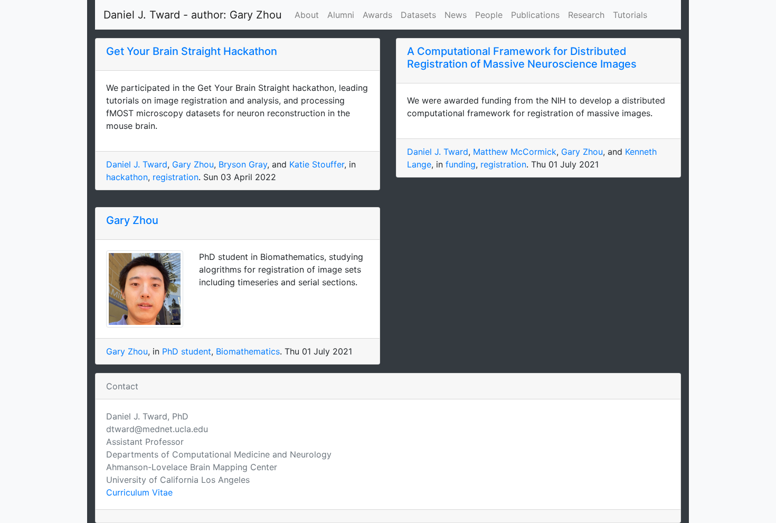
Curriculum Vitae (139, 492)
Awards (377, 15)
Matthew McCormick (514, 151)
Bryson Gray (243, 164)
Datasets (418, 15)
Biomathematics (248, 351)
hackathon (127, 177)
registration (175, 177)
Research (586, 15)
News (455, 15)
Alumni (340, 15)
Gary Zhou (193, 164)
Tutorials (630, 15)
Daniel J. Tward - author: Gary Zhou (192, 14)
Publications (535, 15)
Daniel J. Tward (136, 164)
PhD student (186, 351)
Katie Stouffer (316, 164)
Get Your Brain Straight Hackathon (191, 51)
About (307, 15)
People (489, 15)
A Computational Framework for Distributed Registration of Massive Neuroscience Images (522, 57)
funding (461, 164)
